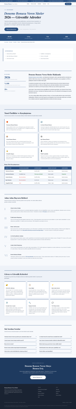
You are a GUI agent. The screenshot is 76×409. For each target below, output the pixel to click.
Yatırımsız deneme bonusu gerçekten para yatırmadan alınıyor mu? (20, 336)
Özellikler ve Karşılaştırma (45, 53)
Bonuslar (10, 42)
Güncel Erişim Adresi (44, 58)
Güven (44, 3)
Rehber (39, 3)
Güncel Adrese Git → (38, 377)
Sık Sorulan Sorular (9, 58)
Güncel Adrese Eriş (11, 29)
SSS (48, 3)
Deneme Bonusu (10, 4)
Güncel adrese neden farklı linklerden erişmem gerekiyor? (20, 351)
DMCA (57, 393)
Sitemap (57, 389)
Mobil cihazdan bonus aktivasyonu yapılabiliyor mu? (55, 347)
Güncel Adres (58, 395)
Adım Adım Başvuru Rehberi (11, 56)
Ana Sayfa (6, 42)
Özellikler (33, 3)
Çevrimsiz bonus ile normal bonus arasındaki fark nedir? (55, 336)
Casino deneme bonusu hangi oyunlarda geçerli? (20, 340)
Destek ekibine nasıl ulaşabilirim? (55, 351)
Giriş (28, 3)
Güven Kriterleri (41, 395)
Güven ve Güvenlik (43, 56)
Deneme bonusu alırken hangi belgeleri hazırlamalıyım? (20, 347)
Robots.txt (58, 391)
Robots (67, 402)
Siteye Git (68, 3)
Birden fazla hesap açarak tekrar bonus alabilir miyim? (55, 344)
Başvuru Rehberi (41, 393)
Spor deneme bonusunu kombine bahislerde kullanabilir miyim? (55, 340)
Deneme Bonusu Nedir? (10, 53)
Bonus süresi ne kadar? (20, 344)
